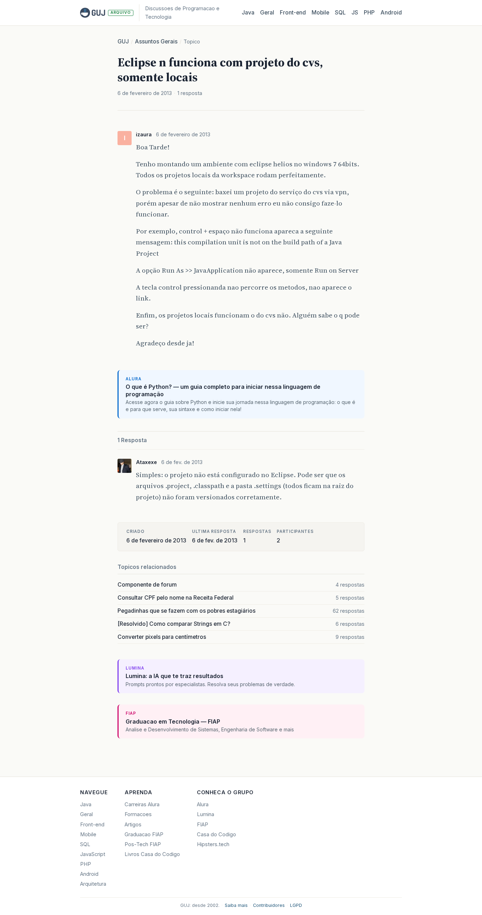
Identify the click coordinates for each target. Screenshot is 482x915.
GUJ (123, 41)
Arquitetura (93, 884)
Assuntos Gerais (156, 41)
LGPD (296, 905)
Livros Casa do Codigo (152, 854)
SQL (340, 12)
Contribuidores (269, 905)
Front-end (92, 824)
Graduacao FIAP (144, 834)
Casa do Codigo (216, 834)
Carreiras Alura (142, 804)
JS (354, 12)
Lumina (205, 814)
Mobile (320, 12)
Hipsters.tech (213, 844)
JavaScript (92, 854)
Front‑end (293, 12)
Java (248, 12)
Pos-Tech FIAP (143, 844)
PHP (369, 12)
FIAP (202, 824)
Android (391, 12)
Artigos (133, 824)
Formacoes (138, 814)
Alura (203, 804)
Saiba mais (236, 905)
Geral (267, 12)
